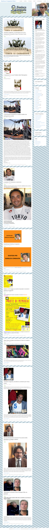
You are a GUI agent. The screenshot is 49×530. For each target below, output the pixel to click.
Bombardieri (11, 474)
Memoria (36, 100)
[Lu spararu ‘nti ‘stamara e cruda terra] (9, 180)
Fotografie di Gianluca (38, 116)
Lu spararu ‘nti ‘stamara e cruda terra (12, 182)
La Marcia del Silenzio (38, 121)
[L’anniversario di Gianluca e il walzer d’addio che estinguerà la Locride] (12, 112)
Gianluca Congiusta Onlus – (9, 1)
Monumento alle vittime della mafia (40, 125)
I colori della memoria (38, 95)
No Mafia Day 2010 (37, 127)
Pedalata (36, 120)
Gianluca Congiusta (22, 95)
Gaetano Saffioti (18, 95)
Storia (36, 106)
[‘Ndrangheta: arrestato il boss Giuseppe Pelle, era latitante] (12, 490)
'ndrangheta (11, 95)
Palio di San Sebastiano (38, 115)
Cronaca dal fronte (37, 90)
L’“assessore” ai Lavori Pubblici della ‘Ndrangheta (15, 75)
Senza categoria (37, 105)
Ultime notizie (6, 95)
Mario (10, 35)
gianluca (14, 164)
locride (23, 164)
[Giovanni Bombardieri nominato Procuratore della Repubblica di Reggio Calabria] (8, 436)
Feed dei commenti (38, 142)
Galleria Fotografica (38, 93)
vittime (25, 164)
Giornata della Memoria (38, 94)
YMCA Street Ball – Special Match (40, 122)
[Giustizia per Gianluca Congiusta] (13, 242)
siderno (22, 335)
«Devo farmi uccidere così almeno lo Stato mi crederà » (17, 340)
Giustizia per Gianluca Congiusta (11, 244)
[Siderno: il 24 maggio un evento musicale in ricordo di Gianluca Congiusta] (8, 287)
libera (21, 164)
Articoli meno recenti (6, 526)
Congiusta (14, 95)
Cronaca (36, 89)
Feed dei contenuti (37, 141)
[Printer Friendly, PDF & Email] (5, 77)
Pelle (22, 523)
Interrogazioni (37, 99)
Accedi (36, 140)
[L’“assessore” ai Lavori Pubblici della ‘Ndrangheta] (7, 73)
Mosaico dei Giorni (37, 101)
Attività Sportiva (37, 119)
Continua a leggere (7, 57)
